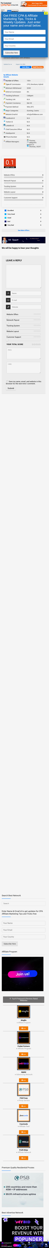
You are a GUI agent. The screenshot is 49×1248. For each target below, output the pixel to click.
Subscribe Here (11, 53)
